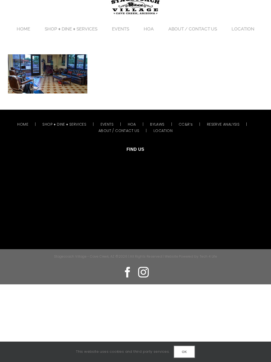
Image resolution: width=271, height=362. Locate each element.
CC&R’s (186, 124)
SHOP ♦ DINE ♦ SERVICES (64, 124)
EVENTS (107, 124)
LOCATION (163, 130)
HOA (132, 124)
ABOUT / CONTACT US (118, 130)
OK (184, 352)
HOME (22, 124)
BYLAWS (157, 124)
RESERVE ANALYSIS (223, 124)
